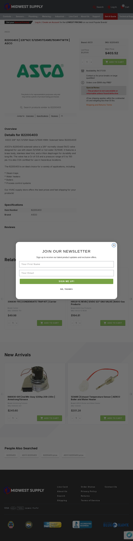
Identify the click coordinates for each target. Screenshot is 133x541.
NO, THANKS (66, 289)
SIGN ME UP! (66, 281)
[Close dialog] (114, 245)
